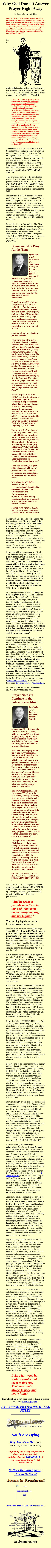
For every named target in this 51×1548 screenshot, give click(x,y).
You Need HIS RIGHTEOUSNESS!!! (25, 1505)
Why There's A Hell (22, 1442)
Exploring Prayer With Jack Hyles (30, 683)
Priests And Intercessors (17, 680)
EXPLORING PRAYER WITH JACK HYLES (25, 1408)
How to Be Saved (25, 1474)
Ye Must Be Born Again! (25, 1470)
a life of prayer (29, 1401)
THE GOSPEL (33, 1457)
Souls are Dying (25, 1435)
